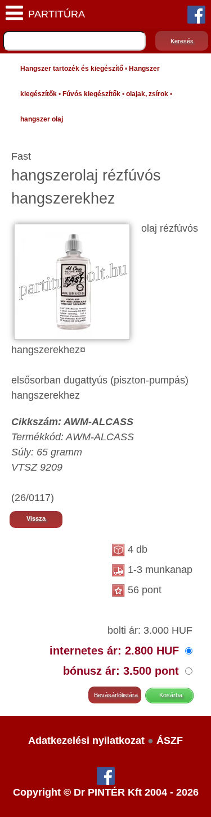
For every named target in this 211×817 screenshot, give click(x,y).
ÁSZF (169, 740)
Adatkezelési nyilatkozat (86, 740)
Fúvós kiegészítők (91, 94)
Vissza (36, 518)
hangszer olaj (41, 119)
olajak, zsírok (147, 94)
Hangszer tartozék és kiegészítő (71, 69)
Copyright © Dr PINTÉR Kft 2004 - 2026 (106, 792)
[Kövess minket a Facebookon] (196, 14)
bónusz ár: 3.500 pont (122, 671)
